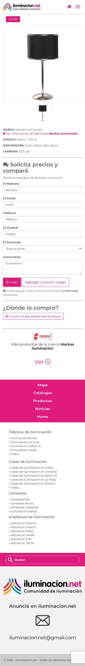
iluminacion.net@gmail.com (42, 637)
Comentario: (12, 257)
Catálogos (42, 393)
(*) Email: (9, 198)
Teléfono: (9, 213)
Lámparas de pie (22, 503)
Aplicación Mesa (22, 531)
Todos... (16, 454)
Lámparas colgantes (25, 507)
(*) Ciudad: (10, 227)
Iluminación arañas (24, 511)
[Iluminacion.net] (21, 7)
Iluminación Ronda (24, 438)
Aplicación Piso (21, 539)
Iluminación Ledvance (26, 446)
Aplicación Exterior (24, 523)
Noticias (42, 409)
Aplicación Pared (22, 535)
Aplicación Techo (22, 543)
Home (42, 417)
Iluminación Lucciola (25, 442)
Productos (42, 401)
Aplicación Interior (23, 527)
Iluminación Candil (24, 450)
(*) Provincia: (12, 242)
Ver (43, 361)
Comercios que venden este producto (34, 316)
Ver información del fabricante (41, 133)
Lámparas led (20, 499)
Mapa (43, 385)
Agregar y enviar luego (45, 282)
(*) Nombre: (11, 183)
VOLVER (13, 19)
